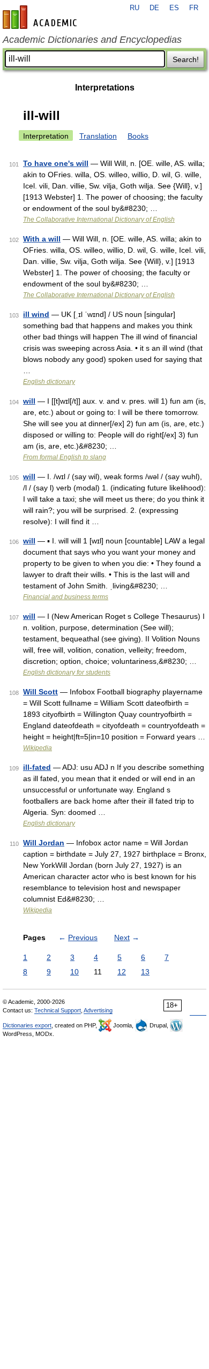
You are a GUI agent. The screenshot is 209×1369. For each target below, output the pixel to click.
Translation (98, 136)
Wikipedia (37, 748)
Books (138, 136)
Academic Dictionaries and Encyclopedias (92, 39)
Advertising (98, 1010)
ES (174, 8)
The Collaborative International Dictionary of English (99, 219)
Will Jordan (43, 842)
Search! (186, 59)
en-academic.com (41, 17)
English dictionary (49, 381)
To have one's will (55, 163)
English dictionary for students (66, 672)
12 (121, 971)
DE (154, 8)
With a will (42, 239)
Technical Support (57, 1010)
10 (74, 971)
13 (145, 971)
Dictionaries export (27, 1025)
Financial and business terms (65, 597)
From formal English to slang (64, 457)
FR (193, 8)
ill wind (36, 314)
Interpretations (105, 87)
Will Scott (40, 691)
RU (134, 8)
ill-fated (37, 767)
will (29, 401)
